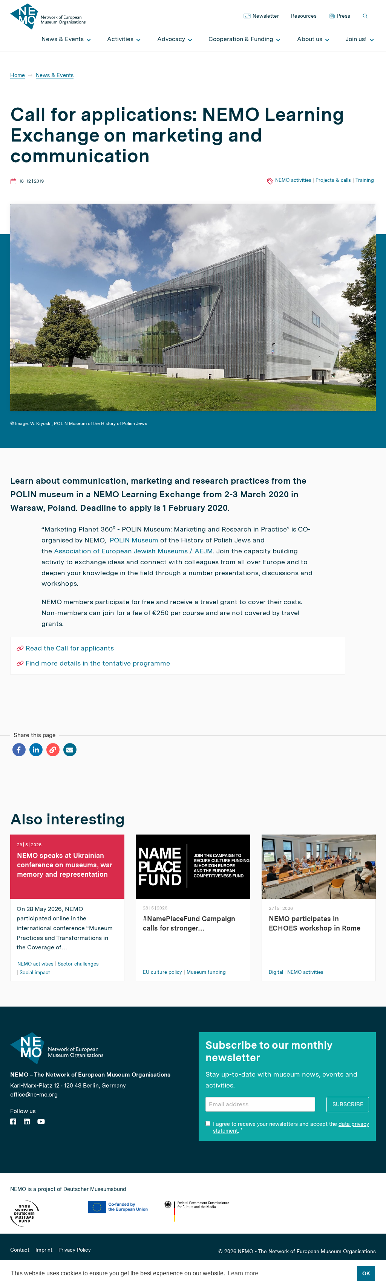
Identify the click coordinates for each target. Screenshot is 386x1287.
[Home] (48, 16)
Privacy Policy (74, 1250)
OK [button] (366, 1273)
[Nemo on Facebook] (13, 1122)
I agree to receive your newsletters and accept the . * (291, 1127)
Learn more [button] (243, 1273)
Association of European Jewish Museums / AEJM (133, 551)
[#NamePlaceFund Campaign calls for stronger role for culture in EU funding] (193, 866)
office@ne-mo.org (34, 1094)
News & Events (55, 75)
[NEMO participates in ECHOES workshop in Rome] (319, 866)
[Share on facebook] (18, 750)
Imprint (43, 1250)
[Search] (366, 16)
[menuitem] (64, 39)
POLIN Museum (134, 540)
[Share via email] (69, 750)
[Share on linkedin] (35, 750)
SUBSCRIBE (347, 1104)
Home (17, 75)
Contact (19, 1250)
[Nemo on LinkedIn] (27, 1122)
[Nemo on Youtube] (41, 1122)
